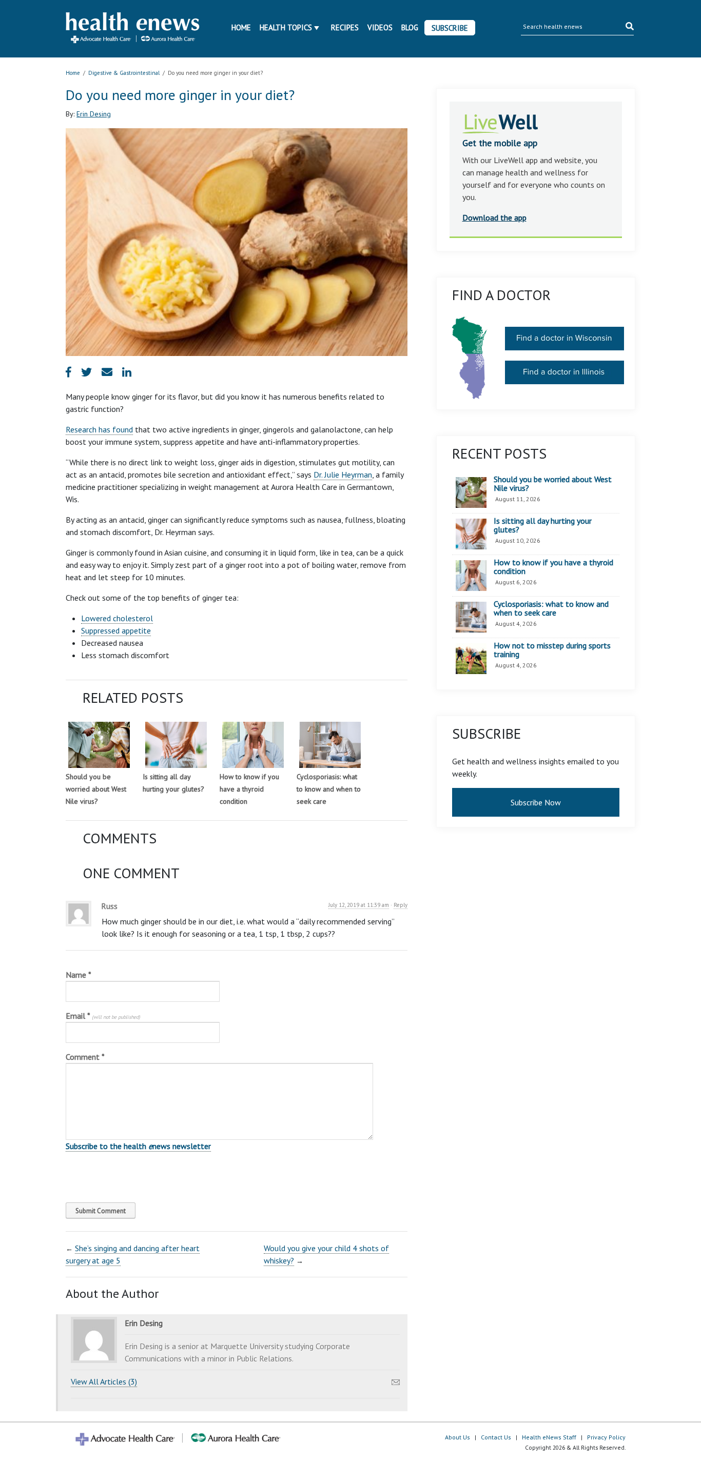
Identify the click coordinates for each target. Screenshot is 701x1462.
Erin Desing (93, 113)
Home (241, 27)
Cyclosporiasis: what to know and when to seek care (329, 789)
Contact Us (496, 1437)
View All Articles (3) (104, 1381)
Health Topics (286, 27)
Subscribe (450, 28)
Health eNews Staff (549, 1437)
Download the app (494, 217)
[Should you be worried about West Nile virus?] (99, 745)
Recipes (345, 27)
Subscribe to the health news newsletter (138, 1146)
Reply (400, 904)
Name (78, 975)
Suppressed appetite (116, 630)
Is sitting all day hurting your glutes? (543, 526)
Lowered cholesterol (117, 618)
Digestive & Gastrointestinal (124, 72)
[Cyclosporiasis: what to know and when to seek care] (330, 745)
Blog (409, 27)
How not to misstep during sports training (552, 650)
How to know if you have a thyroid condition (249, 789)
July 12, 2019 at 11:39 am (358, 904)
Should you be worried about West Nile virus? (96, 789)
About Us (457, 1437)
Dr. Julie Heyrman (343, 474)
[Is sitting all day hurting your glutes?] (176, 745)
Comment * (85, 1057)
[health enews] (133, 28)
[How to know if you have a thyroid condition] (253, 745)
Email (103, 1016)
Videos (380, 27)
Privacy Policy (606, 1437)
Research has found (99, 429)
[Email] (396, 1379)
